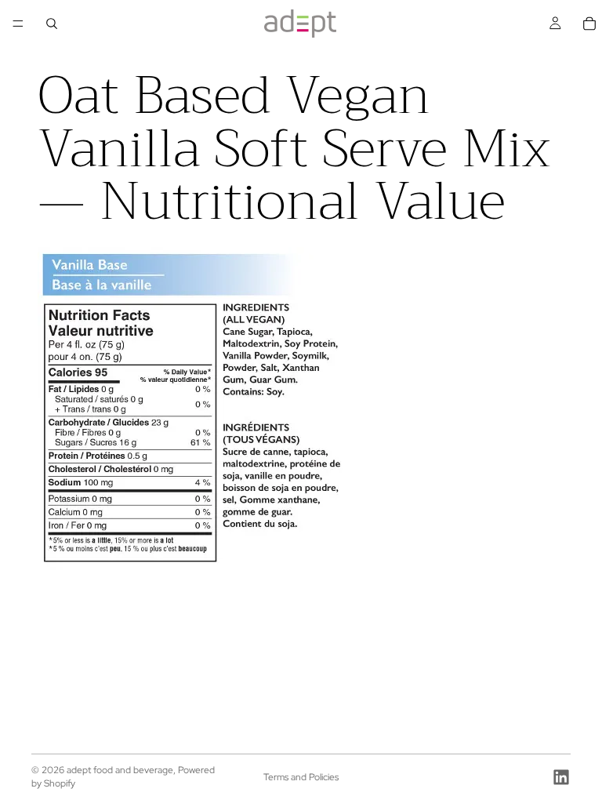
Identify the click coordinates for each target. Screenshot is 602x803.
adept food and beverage (120, 770)
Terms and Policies (301, 777)
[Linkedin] (561, 777)
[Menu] (18, 23)
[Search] (51, 23)
